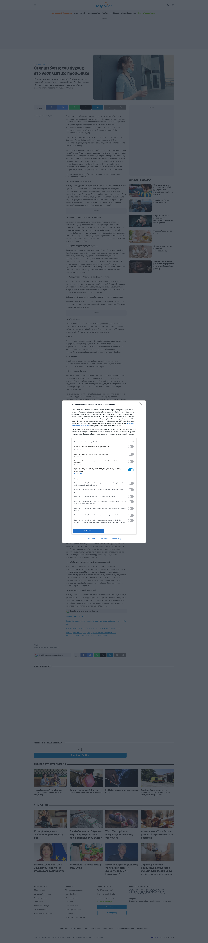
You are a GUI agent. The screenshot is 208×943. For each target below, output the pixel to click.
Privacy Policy (116, 538)
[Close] (141, 405)
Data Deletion (91, 538)
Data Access (104, 538)
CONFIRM (88, 531)
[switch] (131, 446)
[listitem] (104, 442)
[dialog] (104, 471)
